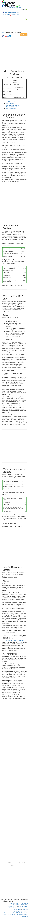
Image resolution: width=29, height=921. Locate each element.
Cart (25, 9)
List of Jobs (25, 909)
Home (2, 32)
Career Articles (13, 908)
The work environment (11, 106)
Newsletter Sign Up (23, 906)
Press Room (18, 903)
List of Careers (17, 909)
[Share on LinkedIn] (10, 36)
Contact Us (25, 903)
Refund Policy (24, 904)
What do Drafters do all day (13, 105)
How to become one (11, 108)
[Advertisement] (14, 54)
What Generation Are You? (21, 911)
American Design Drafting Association (14, 640)
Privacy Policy (16, 904)
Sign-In (21, 9)
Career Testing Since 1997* (14, 7)
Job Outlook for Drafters (12, 102)
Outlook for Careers (23, 908)
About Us (11, 903)
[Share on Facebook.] (3, 36)
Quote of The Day (12, 906)
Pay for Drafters (10, 103)
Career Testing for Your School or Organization (16, 913)
